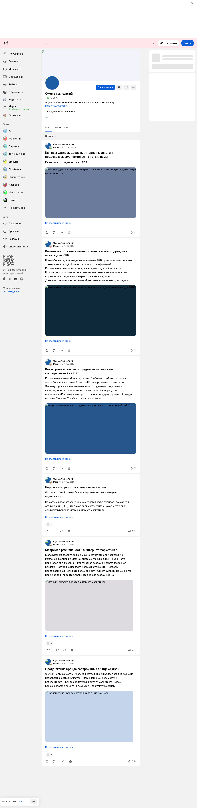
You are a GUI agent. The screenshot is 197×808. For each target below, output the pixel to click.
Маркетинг (58, 147)
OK (33, 801)
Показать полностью (58, 223)
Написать (171, 43)
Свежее (49, 136)
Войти (187, 43)
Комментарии (62, 127)
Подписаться (105, 87)
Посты (48, 127)
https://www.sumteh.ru (56, 106)
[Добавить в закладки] (54, 232)
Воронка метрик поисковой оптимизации (75, 487)
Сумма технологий (63, 144)
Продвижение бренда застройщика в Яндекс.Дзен (82, 669)
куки (20, 801)
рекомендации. (11, 291)
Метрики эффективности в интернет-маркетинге (81, 550)
